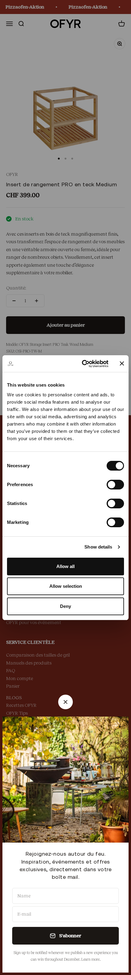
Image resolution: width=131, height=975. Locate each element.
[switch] (115, 484)
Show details (98, 546)
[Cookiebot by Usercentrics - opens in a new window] (82, 364)
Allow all (65, 566)
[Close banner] (122, 363)
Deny (65, 606)
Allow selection (65, 586)
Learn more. (91, 959)
